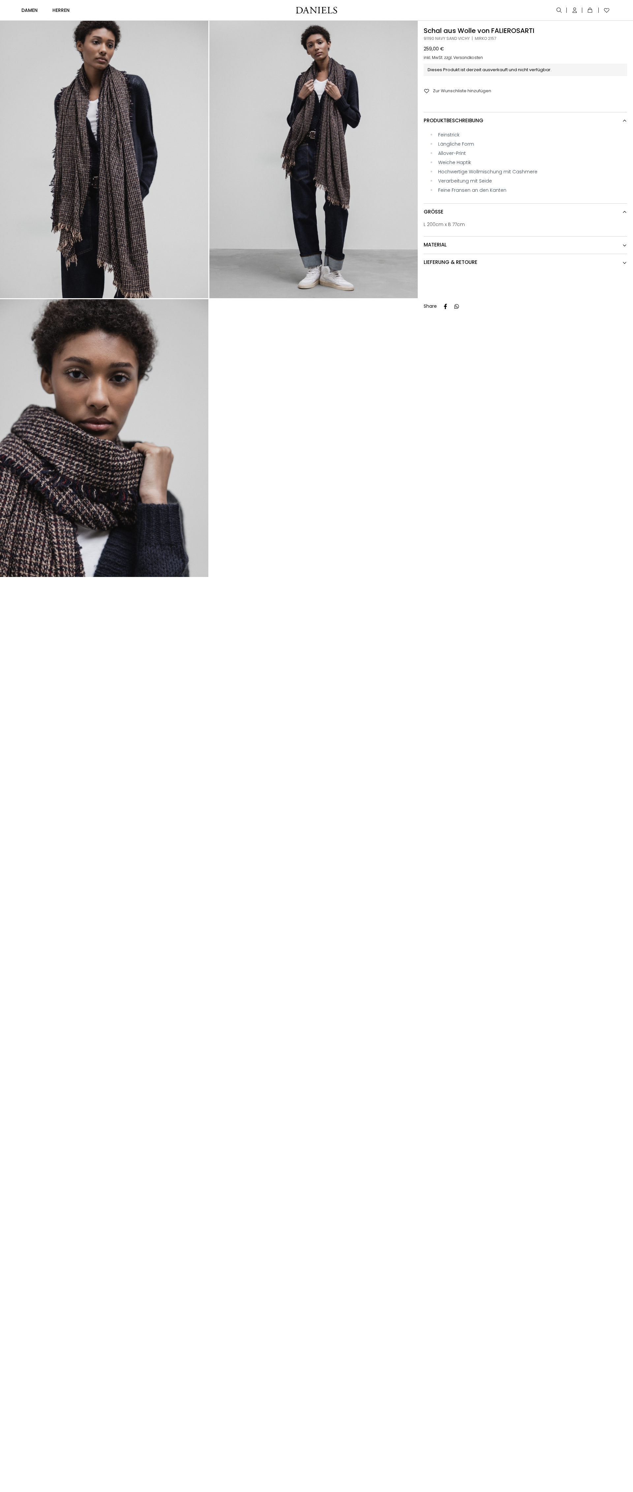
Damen (29, 10)
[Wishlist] (605, 10)
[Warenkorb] (591, 10)
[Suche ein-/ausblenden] (559, 10)
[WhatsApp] (456, 306)
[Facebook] (445, 306)
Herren (61, 10)
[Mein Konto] (575, 10)
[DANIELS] (316, 10)
